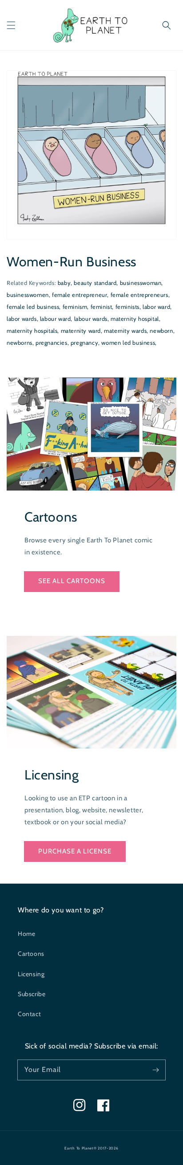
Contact (29, 1014)
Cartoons (31, 954)
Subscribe (31, 994)
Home (26, 934)
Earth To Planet (79, 1148)
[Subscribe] (155, 1069)
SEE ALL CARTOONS (71, 581)
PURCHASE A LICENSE (74, 851)
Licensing (31, 974)
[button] (11, 25)
